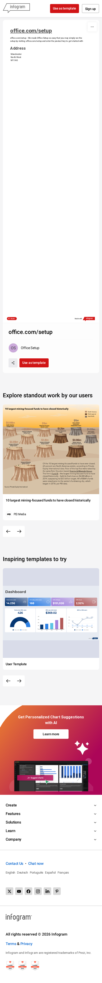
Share (12, 319)
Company (13, 839)
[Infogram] (16, 8)
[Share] (13, 362)
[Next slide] (19, 531)
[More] (92, 26)
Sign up (90, 9)
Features (13, 813)
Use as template (64, 8)
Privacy (26, 943)
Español (50, 872)
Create (11, 805)
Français (63, 872)
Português (36, 872)
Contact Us (14, 863)
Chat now (36, 863)
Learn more (51, 734)
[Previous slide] (8, 531)
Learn (10, 831)
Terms (11, 943)
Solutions (13, 822)
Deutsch (22, 872)
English (10, 872)
